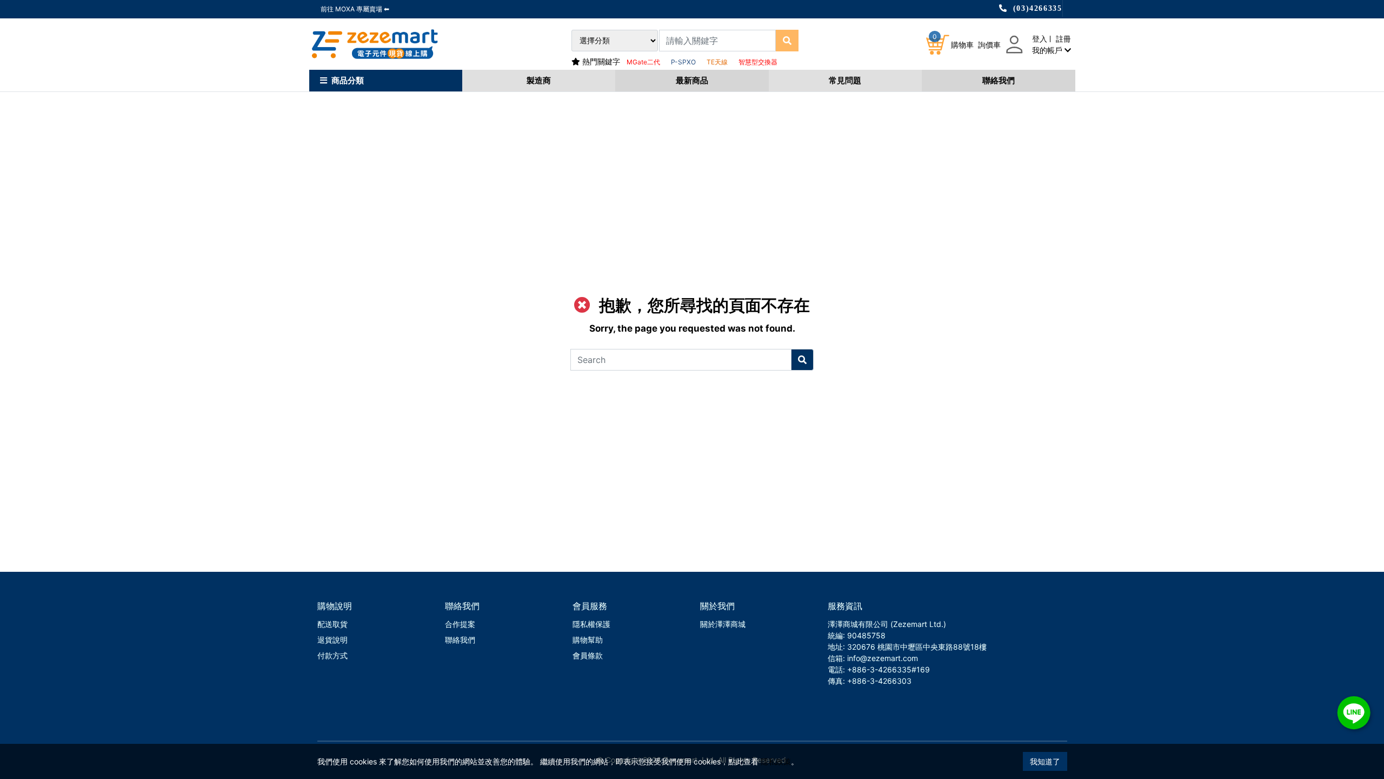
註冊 (1063, 38)
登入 (1039, 38)
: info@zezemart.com (880, 658)
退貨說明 (332, 639)
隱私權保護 (591, 624)
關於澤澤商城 (723, 624)
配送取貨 (332, 624)
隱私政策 (776, 761)
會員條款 (588, 655)
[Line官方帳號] (1354, 712)
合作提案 (460, 624)
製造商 (539, 80)
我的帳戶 (1048, 50)
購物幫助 (588, 639)
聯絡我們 (998, 80)
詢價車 (989, 44)
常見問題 (845, 80)
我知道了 (1045, 761)
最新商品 (692, 80)
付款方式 (332, 655)
